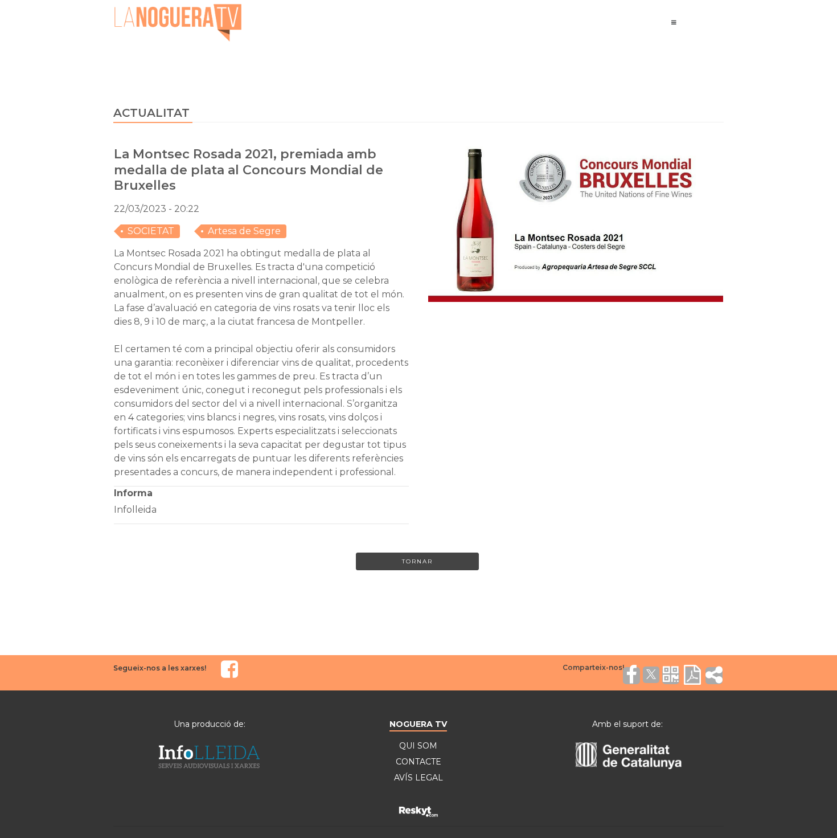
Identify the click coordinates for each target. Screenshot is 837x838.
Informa (133, 493)
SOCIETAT (151, 231)
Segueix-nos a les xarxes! (159, 668)
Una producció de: (209, 724)
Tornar (417, 561)
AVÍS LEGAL (418, 777)
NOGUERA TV (418, 724)
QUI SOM (418, 746)
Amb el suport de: (627, 724)
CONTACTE (418, 762)
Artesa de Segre (244, 231)
